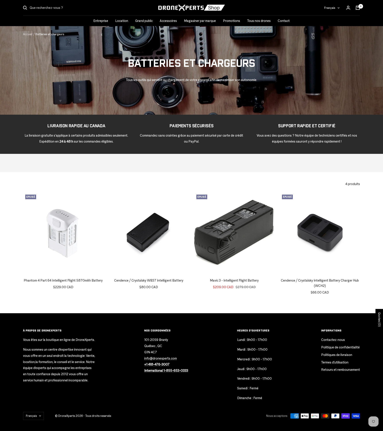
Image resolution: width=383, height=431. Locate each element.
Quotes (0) (379, 319)
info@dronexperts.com (160, 358)
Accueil (27, 34)
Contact (284, 21)
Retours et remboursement (340, 369)
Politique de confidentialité (340, 347)
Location (121, 21)
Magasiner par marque (200, 21)
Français (329, 8)
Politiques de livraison (336, 355)
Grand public (144, 21)
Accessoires (168, 21)
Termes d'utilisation (334, 362)
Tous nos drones (259, 21)
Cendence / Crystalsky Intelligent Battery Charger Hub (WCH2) (320, 283)
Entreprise (100, 21)
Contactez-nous (333, 340)
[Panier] (358, 8)
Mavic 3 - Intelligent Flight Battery (234, 280)
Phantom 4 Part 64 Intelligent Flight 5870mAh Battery (63, 280)
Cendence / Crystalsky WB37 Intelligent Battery (148, 280)
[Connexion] (348, 8)
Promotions (231, 21)
